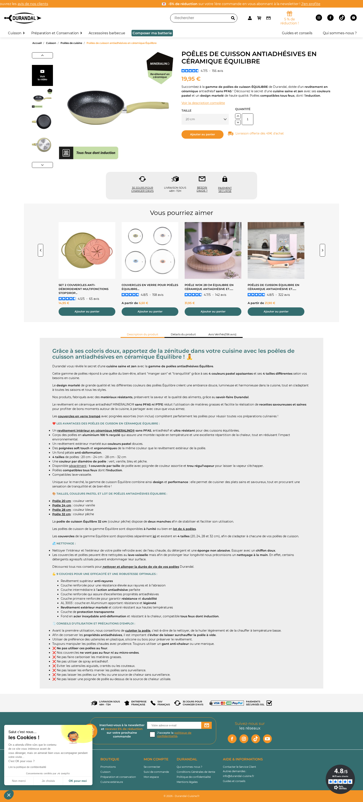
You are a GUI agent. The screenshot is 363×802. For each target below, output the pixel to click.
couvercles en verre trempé (79, 416)
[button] (9, 795)
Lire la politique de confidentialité (27, 767)
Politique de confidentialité (194, 776)
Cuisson (105, 771)
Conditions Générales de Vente (196, 771)
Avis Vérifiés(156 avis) (222, 334)
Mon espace (151, 776)
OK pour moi (78, 780)
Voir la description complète (203, 103)
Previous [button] (40, 250)
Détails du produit (183, 334)
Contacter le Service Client (239, 766)
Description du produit (142, 334)
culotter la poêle (137, 630)
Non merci (19, 780)
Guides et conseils (234, 781)
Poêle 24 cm (61, 505)
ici (154, 536)
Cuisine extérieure (111, 782)
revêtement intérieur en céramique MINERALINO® (96, 430)
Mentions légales (187, 782)
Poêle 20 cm (61, 501)
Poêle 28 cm (61, 510)
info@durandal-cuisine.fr (238, 776)
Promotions (108, 766)
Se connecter (152, 766)
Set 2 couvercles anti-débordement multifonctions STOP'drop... (83, 289)
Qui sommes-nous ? (189, 766)
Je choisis (48, 780)
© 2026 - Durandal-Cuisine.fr (182, 796)
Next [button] (322, 250)
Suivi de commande (156, 771)
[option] (87, 272)
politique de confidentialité (174, 734)
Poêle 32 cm (61, 514)
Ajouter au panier (202, 134)
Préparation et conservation (118, 776)
